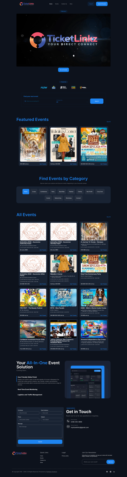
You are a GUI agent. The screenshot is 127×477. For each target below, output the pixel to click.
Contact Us (64, 3)
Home (50, 3)
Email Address (44, 410)
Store (71, 3)
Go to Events (63, 70)
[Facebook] (107, 472)
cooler (48, 198)
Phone (19, 417)
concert (78, 198)
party (53, 191)
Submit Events (102, 4)
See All (109, 121)
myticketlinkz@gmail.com (80, 427)
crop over (100, 191)
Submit (40, 441)
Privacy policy (65, 455)
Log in (91, 4)
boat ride (61, 191)
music (25, 191)
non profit (89, 191)
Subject (43, 417)
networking (58, 198)
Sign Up (110, 462)
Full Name (20, 410)
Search (97, 101)
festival (71, 191)
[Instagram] (110, 472)
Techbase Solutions (51, 471)
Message (20, 423)
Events (57, 3)
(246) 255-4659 (76, 422)
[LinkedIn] (114, 472)
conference (43, 191)
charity (80, 191)
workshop (69, 198)
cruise (34, 191)
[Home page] (26, 4)
